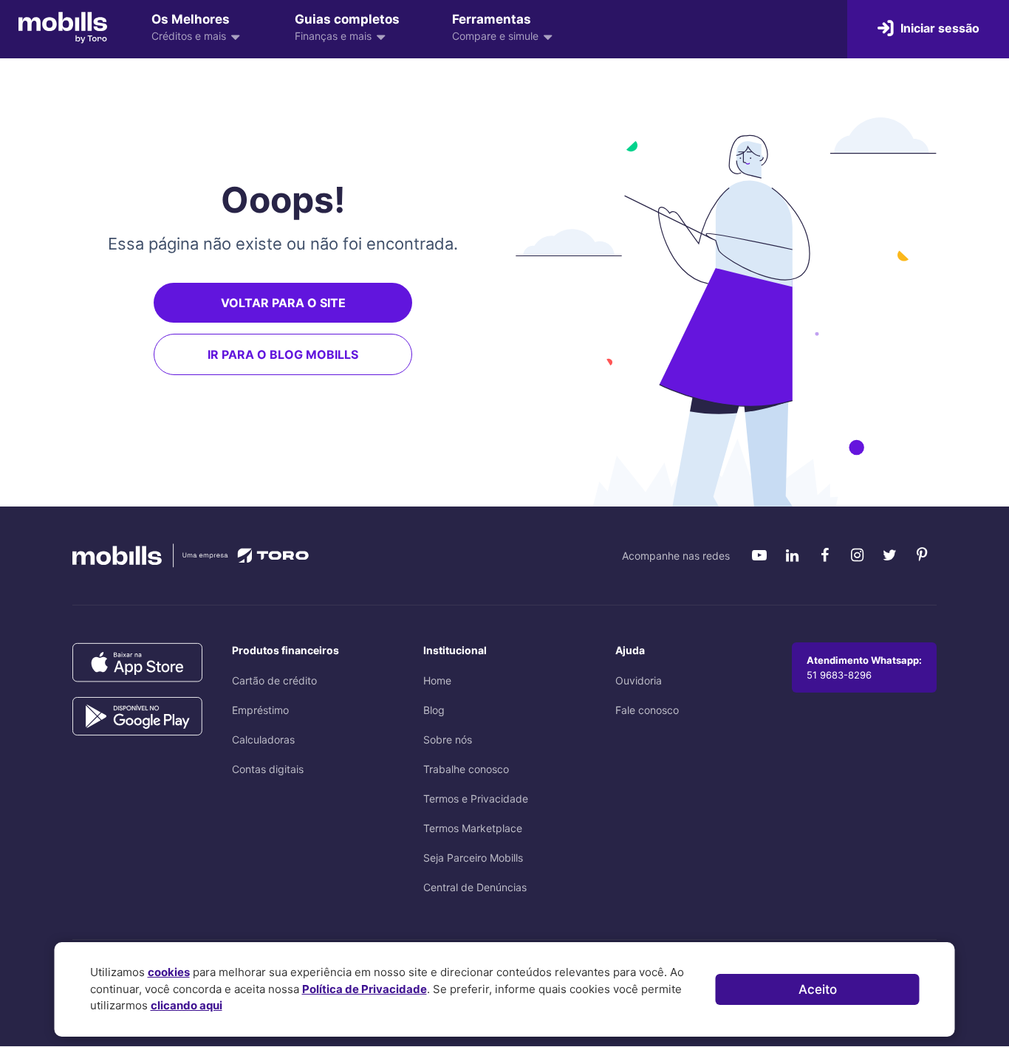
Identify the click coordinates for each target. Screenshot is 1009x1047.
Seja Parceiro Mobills (473, 857)
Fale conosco (647, 710)
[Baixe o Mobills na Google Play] (137, 716)
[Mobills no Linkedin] (792, 555)
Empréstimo (260, 710)
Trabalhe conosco (466, 769)
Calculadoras (263, 739)
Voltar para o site (283, 302)
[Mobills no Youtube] (759, 555)
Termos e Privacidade (475, 798)
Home (437, 680)
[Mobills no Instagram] (857, 555)
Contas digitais (268, 769)
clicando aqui (186, 1005)
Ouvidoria (638, 680)
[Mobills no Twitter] (889, 555)
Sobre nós (447, 739)
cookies (169, 972)
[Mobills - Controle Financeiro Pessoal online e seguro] (62, 27)
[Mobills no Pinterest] (922, 555)
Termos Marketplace (472, 828)
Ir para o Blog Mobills (283, 354)
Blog (434, 710)
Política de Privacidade (364, 989)
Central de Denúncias (475, 887)
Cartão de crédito (274, 680)
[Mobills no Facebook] (824, 555)
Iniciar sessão (938, 28)
